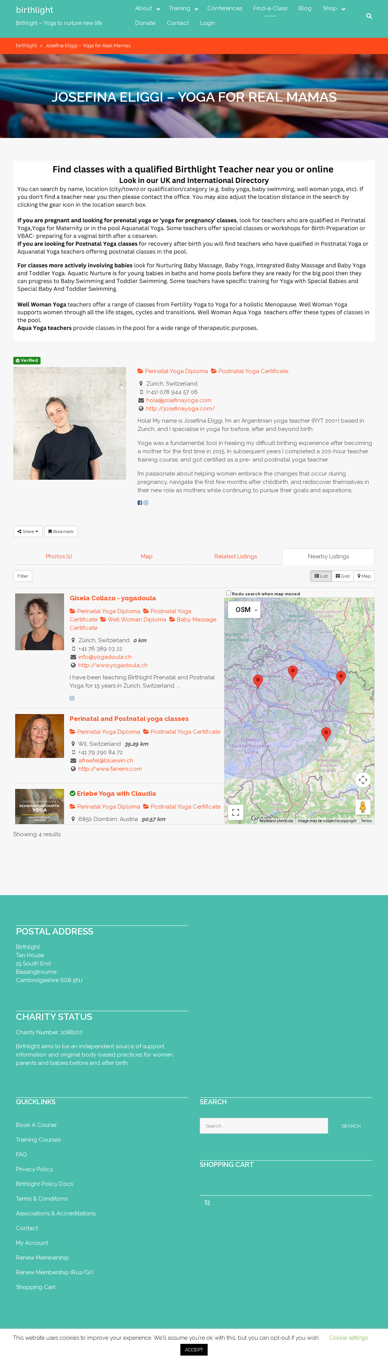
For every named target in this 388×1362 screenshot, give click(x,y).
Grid (345, 576)
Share (28, 531)
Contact (178, 23)
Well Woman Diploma (136, 619)
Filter (22, 576)
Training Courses (38, 1139)
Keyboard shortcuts (276, 821)
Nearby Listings (328, 556)
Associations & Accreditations (55, 1213)
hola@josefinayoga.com (178, 400)
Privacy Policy (34, 1169)
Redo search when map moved (266, 594)
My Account (32, 1243)
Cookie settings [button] (348, 1337)
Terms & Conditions (41, 1198)
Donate (145, 23)
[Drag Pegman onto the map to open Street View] (363, 807)
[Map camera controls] (363, 779)
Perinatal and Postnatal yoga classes (129, 718)
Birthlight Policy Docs (44, 1184)
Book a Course (36, 1125)
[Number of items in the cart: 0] (207, 1202)
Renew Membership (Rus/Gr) (54, 1272)
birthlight (34, 10)
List (323, 576)
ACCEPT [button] (194, 1350)
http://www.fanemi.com (110, 768)
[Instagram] (146, 503)
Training (179, 8)
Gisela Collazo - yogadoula (113, 598)
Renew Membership (42, 1257)
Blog (305, 8)
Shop (330, 8)
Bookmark (63, 531)
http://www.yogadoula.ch (113, 665)
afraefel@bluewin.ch (105, 760)
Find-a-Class (270, 8)
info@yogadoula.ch (104, 657)
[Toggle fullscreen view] (235, 812)
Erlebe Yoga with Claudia (116, 793)
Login (207, 23)
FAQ (21, 1154)
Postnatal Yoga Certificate (252, 371)
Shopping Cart (35, 1287)
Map (147, 556)
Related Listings (235, 556)
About (143, 8)
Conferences (224, 8)
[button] (258, 682)
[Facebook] (140, 503)
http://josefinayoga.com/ (180, 408)
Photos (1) (59, 556)
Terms (366, 821)
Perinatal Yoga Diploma (176, 371)
